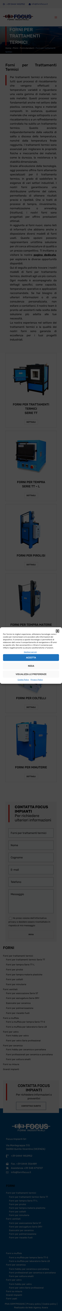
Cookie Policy (23, 680)
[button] (57, 631)
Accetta (31, 657)
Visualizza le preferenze (31, 674)
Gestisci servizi (30, 652)
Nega (31, 666)
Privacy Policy (37, 680)
